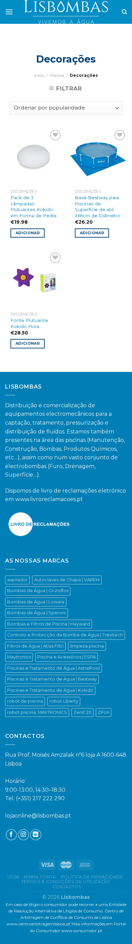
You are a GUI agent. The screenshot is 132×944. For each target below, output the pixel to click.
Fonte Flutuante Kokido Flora (29, 323)
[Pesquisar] (124, 11)
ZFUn (103, 712)
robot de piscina (25, 701)
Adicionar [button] (28, 232)
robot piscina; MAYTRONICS (37, 712)
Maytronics (19, 656)
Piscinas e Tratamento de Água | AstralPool (53, 668)
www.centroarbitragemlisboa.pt (38, 923)
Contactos (67, 886)
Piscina (57, 75)
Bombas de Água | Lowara (35, 601)
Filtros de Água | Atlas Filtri (35, 646)
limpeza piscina (87, 646)
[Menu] (9, 11)
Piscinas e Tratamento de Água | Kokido (50, 690)
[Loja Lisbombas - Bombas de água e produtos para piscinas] (66, 11)
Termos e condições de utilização (66, 881)
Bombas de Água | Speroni (36, 612)
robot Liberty (63, 701)
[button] (8, 930)
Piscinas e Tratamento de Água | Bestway (52, 679)
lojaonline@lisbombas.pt (38, 815)
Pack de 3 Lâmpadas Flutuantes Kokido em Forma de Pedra (33, 206)
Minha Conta (40, 876)
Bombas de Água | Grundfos (37, 590)
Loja (13, 876)
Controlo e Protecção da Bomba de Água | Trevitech (65, 634)
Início (39, 75)
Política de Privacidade (92, 876)
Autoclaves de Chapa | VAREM (67, 579)
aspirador (17, 579)
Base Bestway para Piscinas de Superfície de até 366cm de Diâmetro (97, 206)
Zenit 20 (82, 712)
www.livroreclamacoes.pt (49, 499)
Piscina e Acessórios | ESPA (66, 656)
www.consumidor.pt (81, 930)
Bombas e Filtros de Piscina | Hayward (48, 624)
